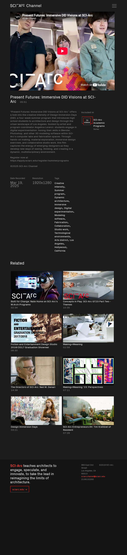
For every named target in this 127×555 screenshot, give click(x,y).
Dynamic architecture (62, 198)
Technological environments (62, 234)
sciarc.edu (18, 489)
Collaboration (62, 225)
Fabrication (61, 222)
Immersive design (60, 206)
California (60, 250)
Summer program (59, 191)
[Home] (25, 10)
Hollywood (60, 247)
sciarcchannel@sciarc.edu (93, 476)
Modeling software (60, 216)
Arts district (61, 239)
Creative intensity (59, 184)
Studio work (61, 229)
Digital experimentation (64, 209)
